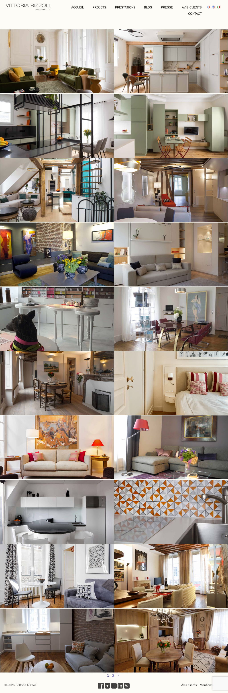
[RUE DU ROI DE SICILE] (57, 61)
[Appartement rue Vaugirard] (171, 383)
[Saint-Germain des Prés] (171, 190)
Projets (99, 7)
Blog (148, 7)
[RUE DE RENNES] (171, 126)
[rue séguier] (57, 383)
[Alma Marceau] (171, 447)
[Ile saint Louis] (171, 319)
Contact (195, 13)
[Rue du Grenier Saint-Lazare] (171, 641)
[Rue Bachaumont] (57, 254)
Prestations (125, 7)
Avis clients (192, 7)
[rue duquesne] (171, 254)
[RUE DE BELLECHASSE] (57, 190)
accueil (77, 7)
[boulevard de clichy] (57, 641)
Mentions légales (212, 685)
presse (167, 7)
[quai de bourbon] (57, 447)
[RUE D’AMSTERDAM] (57, 126)
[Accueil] (27, 6)
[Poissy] (57, 576)
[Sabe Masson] (57, 319)
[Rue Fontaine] (57, 512)
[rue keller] (171, 512)
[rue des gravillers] (171, 576)
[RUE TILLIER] (171, 61)
